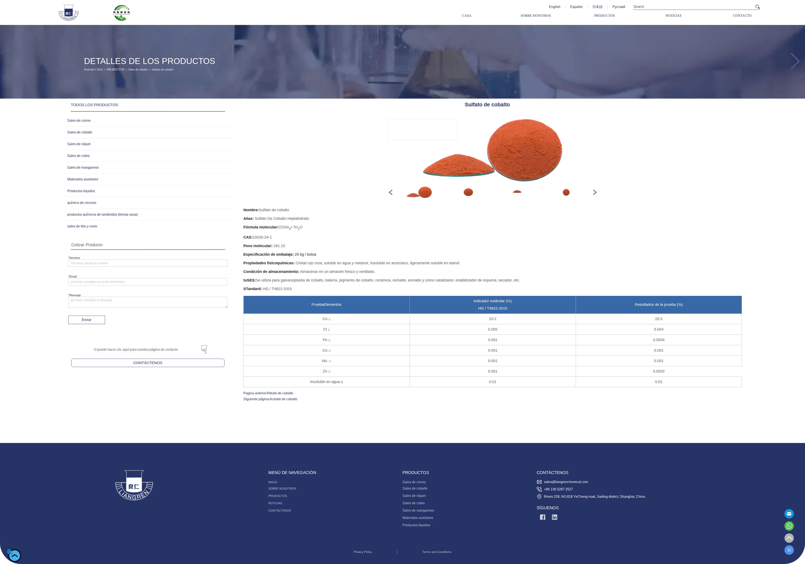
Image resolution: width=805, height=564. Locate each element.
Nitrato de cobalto (280, 393)
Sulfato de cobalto (162, 69)
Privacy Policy (363, 552)
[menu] (604, 15)
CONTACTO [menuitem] (742, 15)
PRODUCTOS (115, 69)
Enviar (86, 320)
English (554, 7)
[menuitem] (604, 15)
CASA (99, 69)
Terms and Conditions (436, 552)
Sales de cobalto (138, 69)
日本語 (597, 7)
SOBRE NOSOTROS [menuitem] (536, 15)
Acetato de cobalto (283, 399)
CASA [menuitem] (466, 15)
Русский (619, 7)
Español (576, 7)
